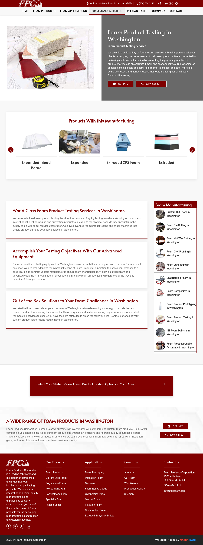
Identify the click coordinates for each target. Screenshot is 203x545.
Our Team (129, 477)
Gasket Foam (92, 499)
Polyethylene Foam (56, 488)
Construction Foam (95, 510)
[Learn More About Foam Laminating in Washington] (175, 266)
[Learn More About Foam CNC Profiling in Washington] (175, 253)
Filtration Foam (93, 504)
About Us (129, 472)
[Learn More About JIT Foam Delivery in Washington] (175, 332)
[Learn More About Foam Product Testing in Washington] (175, 319)
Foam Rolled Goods (96, 488)
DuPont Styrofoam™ (57, 477)
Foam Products (44, 11)
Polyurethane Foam (57, 494)
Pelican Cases (137, 11)
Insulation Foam (94, 477)
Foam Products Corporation (179, 472)
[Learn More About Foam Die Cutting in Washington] (175, 227)
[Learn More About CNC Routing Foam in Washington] (175, 280)
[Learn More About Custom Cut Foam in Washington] (175, 214)
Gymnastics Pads (95, 494)
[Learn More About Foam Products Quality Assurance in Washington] (175, 345)
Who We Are (131, 483)
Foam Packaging (94, 472)
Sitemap (129, 494)
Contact (176, 11)
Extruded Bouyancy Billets (99, 515)
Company (158, 11)
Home (24, 11)
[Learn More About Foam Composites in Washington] (175, 293)
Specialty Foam (54, 499)
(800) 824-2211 (146, 3)
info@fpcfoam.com (175, 490)
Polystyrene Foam (56, 483)
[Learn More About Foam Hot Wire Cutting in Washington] (175, 240)
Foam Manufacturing (107, 11)
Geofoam (90, 483)
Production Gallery (134, 488)
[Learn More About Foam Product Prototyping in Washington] (175, 306)
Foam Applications (73, 11)
